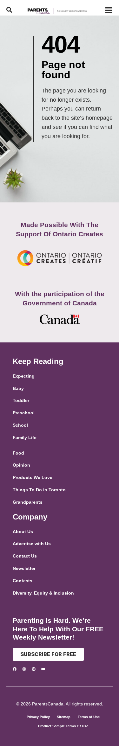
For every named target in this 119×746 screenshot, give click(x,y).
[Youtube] (43, 669)
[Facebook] (15, 669)
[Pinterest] (34, 669)
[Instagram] (24, 669)
